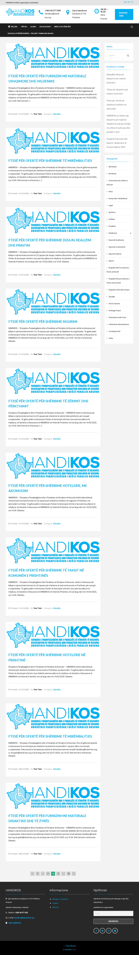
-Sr (132, 2)
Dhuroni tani (123, 14)
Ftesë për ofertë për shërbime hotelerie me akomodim (117, 104)
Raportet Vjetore (115, 254)
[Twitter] (102, 930)
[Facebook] (96, 930)
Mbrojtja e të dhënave (60, 899)
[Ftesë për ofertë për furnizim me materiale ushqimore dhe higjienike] (53, 56)
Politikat (112, 219)
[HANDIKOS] (20, 12)
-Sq (125, 2)
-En (128, 2)
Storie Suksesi (114, 304)
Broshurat (112, 174)
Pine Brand (71, 946)
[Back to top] (131, 947)
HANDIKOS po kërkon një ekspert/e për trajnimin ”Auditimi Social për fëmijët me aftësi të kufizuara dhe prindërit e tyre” (118, 123)
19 (68, 873)
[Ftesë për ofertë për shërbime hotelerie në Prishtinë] (53, 635)
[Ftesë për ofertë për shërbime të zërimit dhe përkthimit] (53, 381)
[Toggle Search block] (132, 27)
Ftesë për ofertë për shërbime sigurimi (42, 321)
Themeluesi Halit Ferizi (117, 317)
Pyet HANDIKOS (14, 923)
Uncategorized (114, 331)
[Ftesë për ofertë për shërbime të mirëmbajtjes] (53, 141)
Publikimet (113, 233)
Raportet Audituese (116, 240)
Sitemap (55, 907)
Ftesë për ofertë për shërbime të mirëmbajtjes (50, 161)
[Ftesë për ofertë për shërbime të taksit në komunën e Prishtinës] (53, 550)
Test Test (38, 114)
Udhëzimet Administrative (119, 324)
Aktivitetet (112, 167)
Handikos (68, 950)
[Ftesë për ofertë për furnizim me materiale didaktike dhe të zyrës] (53, 796)
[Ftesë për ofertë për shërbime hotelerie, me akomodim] (53, 466)
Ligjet (111, 205)
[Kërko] (128, 55)
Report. (111, 261)
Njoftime (112, 212)
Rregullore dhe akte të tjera (119, 290)
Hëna (111, 192)
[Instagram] (108, 930)
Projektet (112, 226)
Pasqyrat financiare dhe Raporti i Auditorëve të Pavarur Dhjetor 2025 (117, 143)
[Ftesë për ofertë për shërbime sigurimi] (53, 302)
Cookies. (55, 903)
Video (111, 338)
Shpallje (57, 114)
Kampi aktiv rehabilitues (118, 198)
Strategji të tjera (115, 311)
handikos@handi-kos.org (24, 918)
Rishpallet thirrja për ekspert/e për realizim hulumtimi (116, 78)
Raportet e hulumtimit (117, 247)
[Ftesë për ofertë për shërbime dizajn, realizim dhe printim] (53, 220)
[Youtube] (115, 930)
